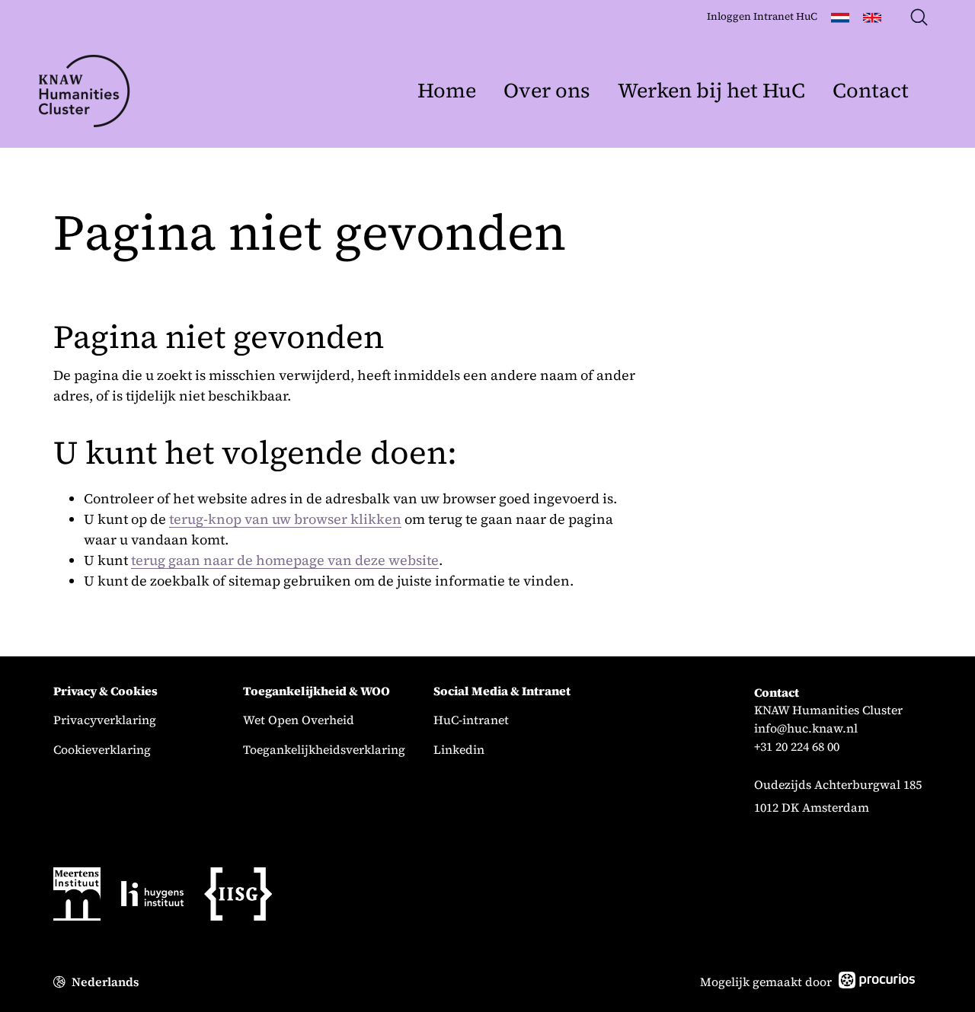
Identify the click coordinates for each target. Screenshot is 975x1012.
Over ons (546, 90)
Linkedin (458, 750)
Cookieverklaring (102, 750)
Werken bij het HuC (711, 90)
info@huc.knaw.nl (806, 728)
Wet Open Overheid (298, 720)
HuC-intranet (471, 720)
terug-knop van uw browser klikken (285, 518)
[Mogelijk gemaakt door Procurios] (877, 983)
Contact (871, 90)
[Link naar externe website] (77, 896)
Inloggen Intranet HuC (762, 16)
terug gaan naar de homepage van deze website (285, 560)
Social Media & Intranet (502, 691)
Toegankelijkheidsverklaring (324, 750)
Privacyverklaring (104, 720)
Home (446, 90)
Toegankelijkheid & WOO (316, 691)
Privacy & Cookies (105, 691)
